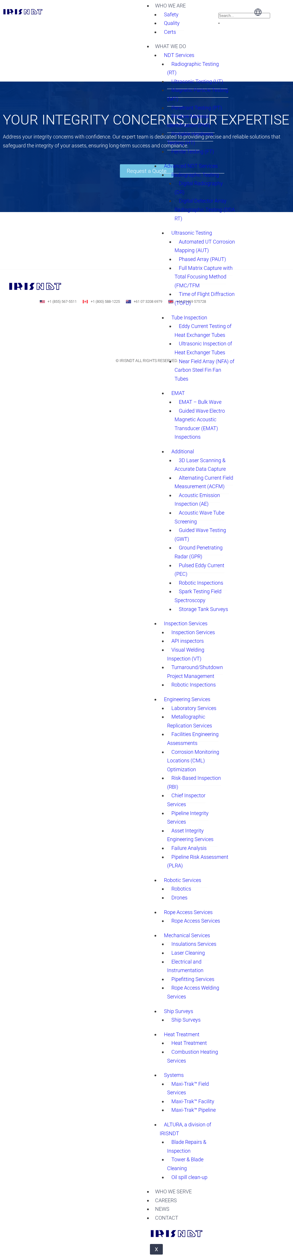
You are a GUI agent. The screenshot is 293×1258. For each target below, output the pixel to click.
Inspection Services (185, 623)
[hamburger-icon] (211, 3)
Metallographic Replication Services (189, 721)
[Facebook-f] (65, 317)
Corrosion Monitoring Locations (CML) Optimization (193, 760)
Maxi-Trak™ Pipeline (193, 1110)
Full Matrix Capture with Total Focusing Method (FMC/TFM (204, 276)
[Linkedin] (47, 317)
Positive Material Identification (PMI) (188, 120)
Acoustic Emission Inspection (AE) (197, 499)
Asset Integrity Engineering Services (190, 835)
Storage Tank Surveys (203, 609)
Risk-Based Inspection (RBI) (194, 782)
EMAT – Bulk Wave (200, 402)
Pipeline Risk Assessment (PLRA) (197, 861)
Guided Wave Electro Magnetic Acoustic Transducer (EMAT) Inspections (200, 424)
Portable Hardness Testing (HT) (190, 138)
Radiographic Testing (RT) (193, 68)
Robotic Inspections (201, 583)
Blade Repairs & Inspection (186, 1146)
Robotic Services (182, 880)
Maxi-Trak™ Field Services (188, 1088)
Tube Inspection (189, 317)
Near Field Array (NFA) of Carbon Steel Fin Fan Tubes (204, 370)
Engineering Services (187, 699)
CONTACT (166, 1218)
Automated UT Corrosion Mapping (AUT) (205, 246)
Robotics (181, 889)
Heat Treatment (181, 1034)
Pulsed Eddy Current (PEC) (199, 569)
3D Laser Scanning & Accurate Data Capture (200, 464)
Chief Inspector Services (186, 799)
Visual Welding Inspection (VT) (185, 654)
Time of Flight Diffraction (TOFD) (205, 298)
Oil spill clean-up (189, 1177)
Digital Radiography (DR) (199, 187)
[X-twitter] (82, 317)
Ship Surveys (178, 1011)
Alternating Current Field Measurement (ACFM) (204, 482)
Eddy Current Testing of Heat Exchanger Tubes (203, 330)
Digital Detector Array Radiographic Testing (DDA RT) (205, 209)
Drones (179, 898)
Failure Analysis (189, 848)
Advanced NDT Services (191, 166)
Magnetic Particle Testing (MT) (197, 94)
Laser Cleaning (188, 953)
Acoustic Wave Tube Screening (199, 517)
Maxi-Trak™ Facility (192, 1101)
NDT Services (179, 55)
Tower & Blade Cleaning (185, 1163)
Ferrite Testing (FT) (192, 152)
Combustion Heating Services (192, 1056)
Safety (171, 14)
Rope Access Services (188, 912)
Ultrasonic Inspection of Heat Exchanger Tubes (203, 348)
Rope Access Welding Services (193, 992)
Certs (170, 32)
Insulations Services (193, 944)
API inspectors (187, 641)
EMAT (178, 393)
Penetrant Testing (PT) (196, 108)
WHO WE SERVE (173, 1191)
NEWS (162, 1209)
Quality (172, 23)
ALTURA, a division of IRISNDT (185, 1128)
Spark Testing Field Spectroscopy (198, 595)
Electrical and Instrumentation (185, 966)
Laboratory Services (193, 708)
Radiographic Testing (195, 175)
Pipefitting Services (192, 979)
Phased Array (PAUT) (202, 259)
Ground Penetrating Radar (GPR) (199, 552)
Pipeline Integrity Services (188, 817)
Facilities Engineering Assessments (193, 738)
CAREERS (166, 1200)
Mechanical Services (187, 935)
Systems (174, 1075)
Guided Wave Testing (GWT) (200, 534)
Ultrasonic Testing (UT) (197, 81)
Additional (182, 451)
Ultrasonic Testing (191, 233)
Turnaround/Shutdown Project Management (195, 671)
